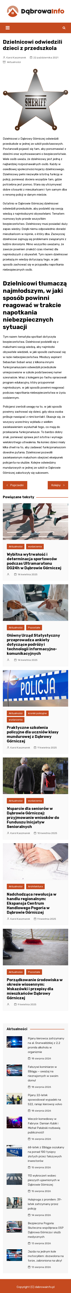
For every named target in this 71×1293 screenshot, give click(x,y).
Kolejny (56, 485)
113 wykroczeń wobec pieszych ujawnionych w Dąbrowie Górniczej (44, 1180)
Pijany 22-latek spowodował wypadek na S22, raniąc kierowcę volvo (45, 1099)
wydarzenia (35, 546)
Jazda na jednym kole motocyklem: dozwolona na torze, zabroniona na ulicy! (46, 1256)
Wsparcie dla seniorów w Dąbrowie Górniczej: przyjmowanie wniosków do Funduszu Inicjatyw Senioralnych (33, 817)
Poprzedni (16, 485)
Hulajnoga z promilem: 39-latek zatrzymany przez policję (45, 1204)
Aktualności (14, 62)
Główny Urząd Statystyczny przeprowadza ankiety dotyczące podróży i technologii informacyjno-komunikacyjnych (33, 644)
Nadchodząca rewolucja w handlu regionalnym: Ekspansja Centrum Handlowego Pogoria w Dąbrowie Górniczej (31, 903)
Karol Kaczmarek (16, 57)
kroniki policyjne (37, 713)
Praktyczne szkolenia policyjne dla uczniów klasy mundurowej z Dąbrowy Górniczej (32, 734)
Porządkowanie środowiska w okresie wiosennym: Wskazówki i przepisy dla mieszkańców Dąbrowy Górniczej (35, 989)
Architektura (35, 886)
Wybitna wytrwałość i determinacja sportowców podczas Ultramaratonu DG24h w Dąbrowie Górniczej (34, 561)
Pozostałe (34, 627)
